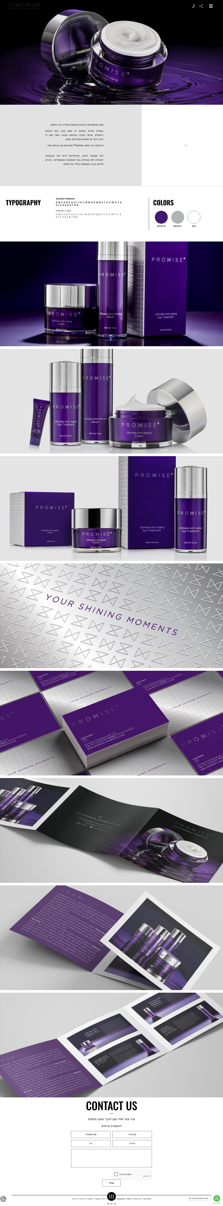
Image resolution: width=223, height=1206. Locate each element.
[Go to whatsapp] (217, 1198)
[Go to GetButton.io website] (217, 1203)
